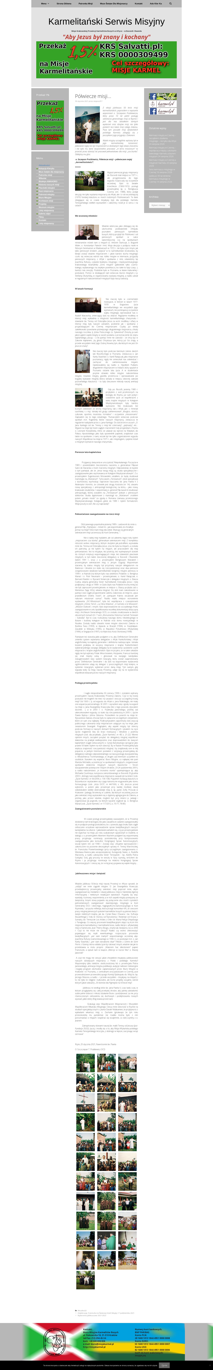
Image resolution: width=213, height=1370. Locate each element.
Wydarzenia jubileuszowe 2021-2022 (92, 1315)
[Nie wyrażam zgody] (210, 1365)
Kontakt (138, 3)
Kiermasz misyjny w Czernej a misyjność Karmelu (162, 161)
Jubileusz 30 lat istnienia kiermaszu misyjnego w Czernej (159, 178)
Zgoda (164, 1365)
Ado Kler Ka (156, 3)
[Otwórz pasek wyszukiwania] (170, 3)
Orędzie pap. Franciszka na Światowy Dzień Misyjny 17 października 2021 (106, 1313)
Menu (43, 3)
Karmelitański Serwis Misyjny (106, 21)
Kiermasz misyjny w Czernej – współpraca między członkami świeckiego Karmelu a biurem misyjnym (162, 152)
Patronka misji (86, 3)
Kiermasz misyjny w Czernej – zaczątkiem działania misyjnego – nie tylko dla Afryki (162, 138)
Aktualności (82, 1310)
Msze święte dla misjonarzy (113, 3)
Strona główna (64, 3)
